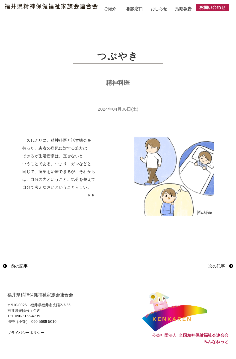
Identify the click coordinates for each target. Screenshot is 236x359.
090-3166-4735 (27, 316)
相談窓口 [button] (134, 8)
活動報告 (183, 8)
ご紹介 (110, 8)
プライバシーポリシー (25, 333)
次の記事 (218, 266)
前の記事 (17, 266)
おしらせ (159, 8)
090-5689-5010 (43, 322)
